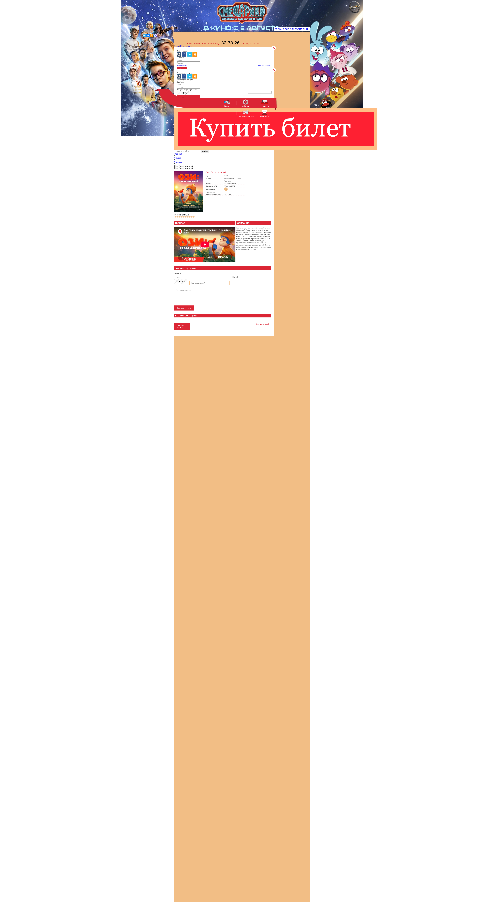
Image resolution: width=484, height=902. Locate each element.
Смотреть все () (262, 324)
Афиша (245, 106)
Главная (178, 154)
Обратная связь (246, 116)
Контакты (264, 116)
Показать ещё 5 (181, 326)
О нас (227, 106)
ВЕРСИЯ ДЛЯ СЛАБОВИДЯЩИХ (292, 29)
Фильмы (178, 162)
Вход (176, 46)
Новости (265, 106)
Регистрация (186, 46)
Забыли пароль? (264, 66)
